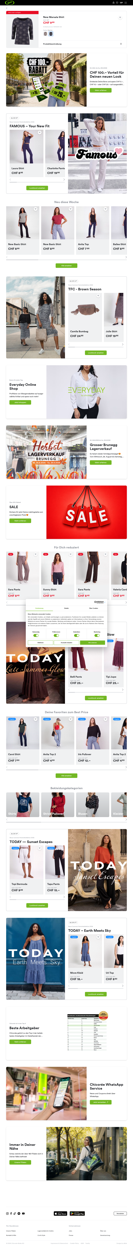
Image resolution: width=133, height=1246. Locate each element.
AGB (82, 1243)
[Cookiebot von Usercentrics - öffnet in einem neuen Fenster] (97, 602)
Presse (71, 1235)
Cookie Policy (74, 1243)
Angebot (109, 641)
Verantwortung (105, 1235)
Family (88, 1243)
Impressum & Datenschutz (59, 1243)
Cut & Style (41, 1235)
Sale (11, 554)
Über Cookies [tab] (93, 608)
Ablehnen (40, 642)
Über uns (103, 1231)
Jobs (70, 1231)
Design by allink (122, 1243)
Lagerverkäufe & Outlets (46, 1231)
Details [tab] (66, 608)
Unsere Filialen (11, 1231)
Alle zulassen (92, 642)
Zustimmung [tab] (39, 608)
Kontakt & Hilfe (11, 1235)
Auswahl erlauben (66, 642)
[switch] (56, 635)
